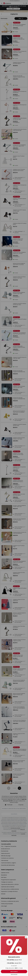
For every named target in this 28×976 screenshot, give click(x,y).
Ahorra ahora (14, 971)
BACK (14, 968)
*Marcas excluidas (14, 974)
